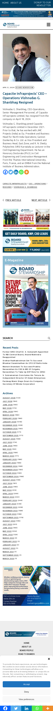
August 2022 (9, 548)
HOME (5, 3)
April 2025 (8, 453)
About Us (26, 647)
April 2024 (8, 494)
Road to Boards (26, 654)
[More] (26, 172)
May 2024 (7, 490)
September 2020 (11, 555)
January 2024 (9, 504)
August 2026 (9, 398)
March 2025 (8, 456)
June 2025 (8, 446)
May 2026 (7, 408)
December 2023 (10, 507)
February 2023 (10, 541)
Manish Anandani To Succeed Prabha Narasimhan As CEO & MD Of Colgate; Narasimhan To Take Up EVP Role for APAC (24, 369)
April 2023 (8, 535)
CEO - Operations (37, 184)
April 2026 (8, 412)
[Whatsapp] (21, 172)
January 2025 (9, 463)
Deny (26, 692)
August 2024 (9, 480)
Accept (26, 684)
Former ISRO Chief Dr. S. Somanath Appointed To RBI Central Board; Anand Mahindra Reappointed (25, 354)
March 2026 (8, 415)
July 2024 (7, 483)
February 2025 (10, 459)
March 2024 (8, 497)
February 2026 (10, 418)
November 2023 (10, 511)
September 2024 (11, 476)
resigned (7, 187)
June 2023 (8, 528)
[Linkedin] (16, 172)
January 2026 (9, 422)
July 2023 (7, 524)
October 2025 (9, 432)
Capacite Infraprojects (15, 184)
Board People (26, 650)
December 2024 (10, 466)
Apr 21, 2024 (8, 87)
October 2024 (10, 473)
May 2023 (7, 531)
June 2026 (8, 405)
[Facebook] (5, 172)
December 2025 (10, 425)
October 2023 (9, 514)
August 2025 (9, 439)
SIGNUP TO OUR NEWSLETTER (42, 4)
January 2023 (9, 545)
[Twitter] (10, 172)
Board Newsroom (24, 87)
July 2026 (7, 401)
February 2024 (10, 500)
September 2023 (10, 517)
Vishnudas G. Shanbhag (25, 187)
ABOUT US (16, 3)
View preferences (26, 699)
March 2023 (8, 538)
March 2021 (8, 552)
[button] (49, 659)
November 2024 (10, 470)
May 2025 (7, 449)
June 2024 (8, 487)
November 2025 (10, 429)
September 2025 (10, 435)
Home (26, 643)
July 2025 (7, 442)
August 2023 (9, 521)
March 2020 (8, 559)
